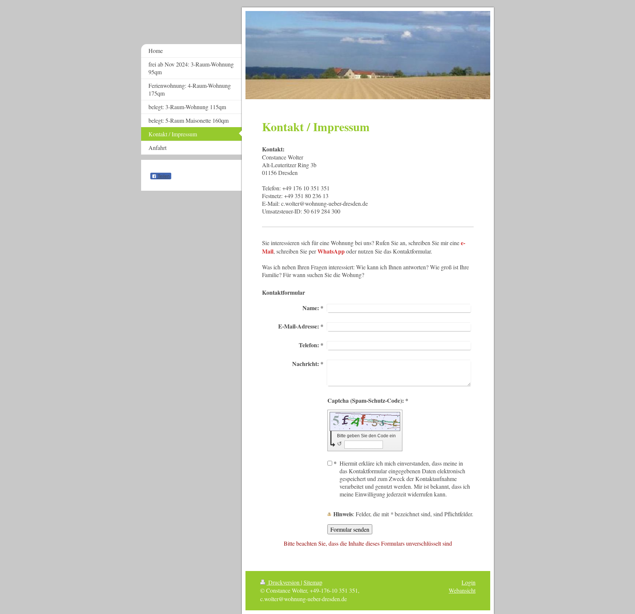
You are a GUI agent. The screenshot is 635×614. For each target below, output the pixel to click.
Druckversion (284, 582)
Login (469, 582)
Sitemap (313, 582)
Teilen (163, 176)
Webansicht (462, 590)
